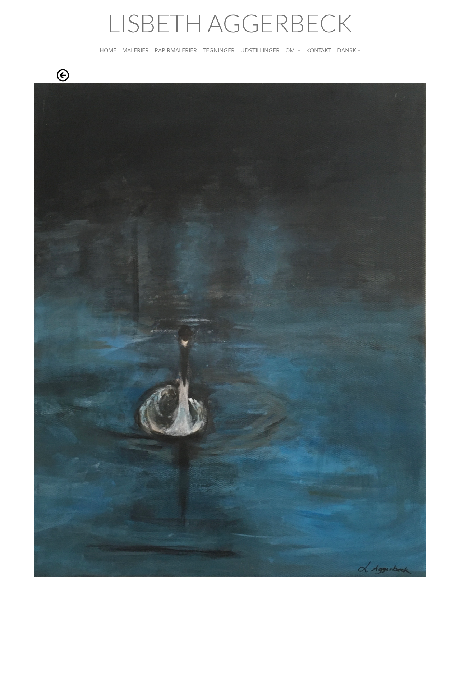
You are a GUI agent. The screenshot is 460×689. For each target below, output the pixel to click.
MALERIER (135, 50)
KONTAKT (318, 50)
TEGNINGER (219, 50)
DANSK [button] (346, 50)
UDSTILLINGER (260, 50)
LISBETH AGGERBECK (230, 22)
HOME (108, 50)
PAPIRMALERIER (176, 50)
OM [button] (290, 50)
